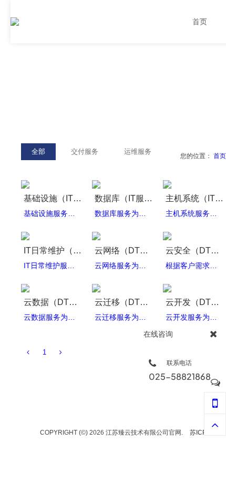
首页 (219, 156)
